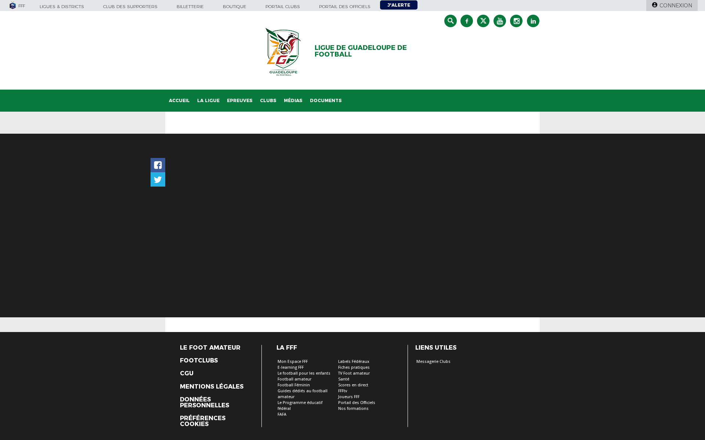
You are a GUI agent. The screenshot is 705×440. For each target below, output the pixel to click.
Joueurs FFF (348, 396)
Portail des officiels (344, 6)
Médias (293, 100)
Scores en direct (353, 385)
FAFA (282, 414)
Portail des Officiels (356, 402)
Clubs (268, 100)
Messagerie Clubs (433, 361)
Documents (326, 100)
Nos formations (353, 408)
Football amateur (294, 379)
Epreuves (240, 100)
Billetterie (190, 6)
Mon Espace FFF (293, 361)
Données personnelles (204, 402)
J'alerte (398, 5)
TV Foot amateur (354, 373)
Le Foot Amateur (210, 348)
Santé (343, 379)
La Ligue (208, 100)
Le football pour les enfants (304, 373)
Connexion (675, 5)
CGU (187, 373)
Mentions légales (211, 387)
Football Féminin (294, 385)
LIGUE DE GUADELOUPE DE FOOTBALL (361, 51)
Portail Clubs (282, 6)
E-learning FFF (291, 367)
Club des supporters (130, 6)
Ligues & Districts (62, 6)
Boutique (234, 6)
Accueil (179, 100)
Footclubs (199, 361)
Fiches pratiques (354, 367)
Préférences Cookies (202, 421)
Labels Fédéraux (353, 361)
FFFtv (342, 391)
